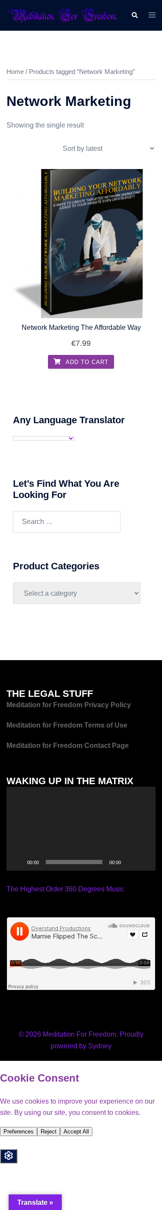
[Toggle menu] (152, 15)
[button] (134, 15)
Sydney (99, 1046)
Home (15, 71)
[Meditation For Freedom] (62, 15)
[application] (81, 829)
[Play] (17, 862)
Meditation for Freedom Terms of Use (67, 725)
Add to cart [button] (86, 362)
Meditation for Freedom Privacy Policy (68, 705)
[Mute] (130, 862)
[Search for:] (67, 522)
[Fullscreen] (144, 862)
